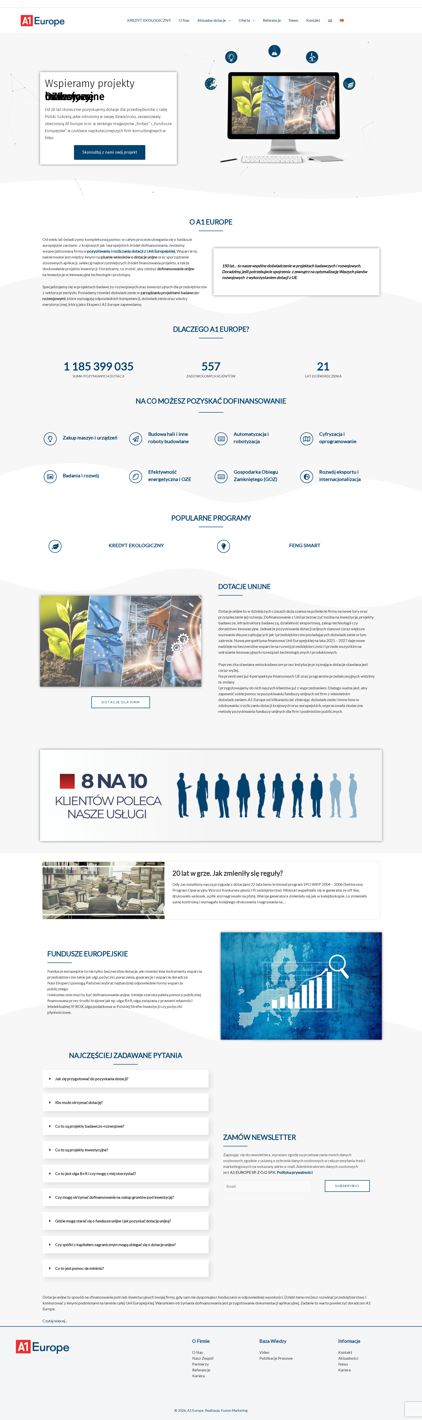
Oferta (244, 20)
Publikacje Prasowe (276, 1358)
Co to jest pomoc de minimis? (79, 1268)
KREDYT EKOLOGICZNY (149, 20)
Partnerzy (200, 1364)
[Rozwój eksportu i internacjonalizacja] (306, 476)
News (293, 20)
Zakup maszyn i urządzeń (90, 437)
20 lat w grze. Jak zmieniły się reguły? (227, 873)
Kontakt (313, 20)
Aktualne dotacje (211, 20)
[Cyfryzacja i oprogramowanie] (306, 438)
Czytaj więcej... (54, 1320)
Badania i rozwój (81, 475)
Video (264, 1352)
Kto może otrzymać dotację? (79, 1102)
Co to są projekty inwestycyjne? (81, 1149)
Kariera (198, 1375)
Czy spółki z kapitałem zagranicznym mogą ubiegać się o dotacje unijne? (115, 1244)
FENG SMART (304, 545)
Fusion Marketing (234, 1410)
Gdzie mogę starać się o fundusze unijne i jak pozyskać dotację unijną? (113, 1220)
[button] (125, 1079)
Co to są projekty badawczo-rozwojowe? (89, 1126)
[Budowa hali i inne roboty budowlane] (135, 438)
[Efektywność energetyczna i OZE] (135, 476)
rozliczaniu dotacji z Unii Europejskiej (144, 251)
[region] (211, 118)
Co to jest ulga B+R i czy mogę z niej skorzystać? (95, 1173)
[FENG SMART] (223, 546)
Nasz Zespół (202, 1358)
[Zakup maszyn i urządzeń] (50, 438)
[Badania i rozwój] (50, 476)
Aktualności (348, 1358)
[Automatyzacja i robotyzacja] (221, 438)
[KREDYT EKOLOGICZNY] (55, 546)
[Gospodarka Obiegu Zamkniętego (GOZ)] (221, 476)
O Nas (184, 20)
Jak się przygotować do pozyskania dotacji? (91, 1078)
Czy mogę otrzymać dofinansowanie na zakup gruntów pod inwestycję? (114, 1197)
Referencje (272, 20)
